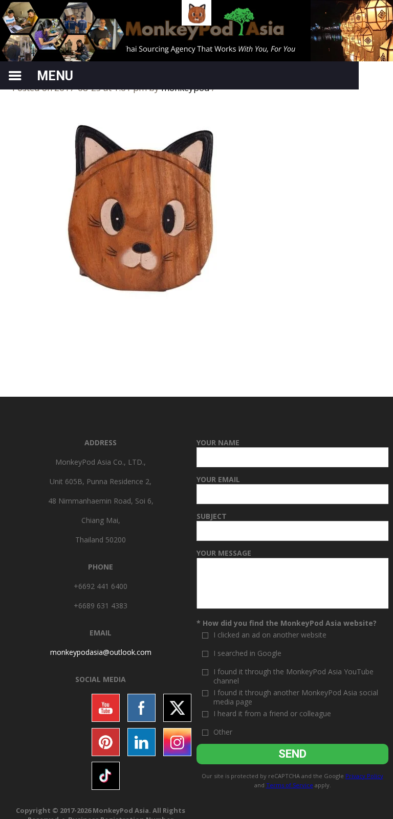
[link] (100, 652)
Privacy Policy (364, 776)
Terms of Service (289, 785)
